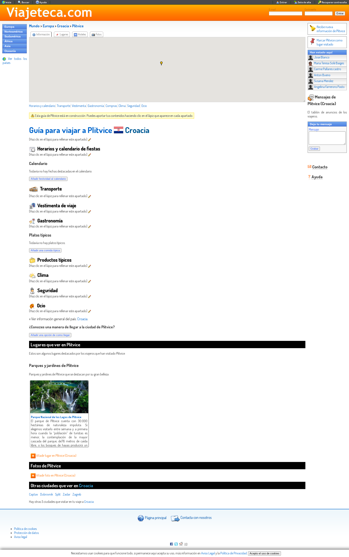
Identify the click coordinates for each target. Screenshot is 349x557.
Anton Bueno (322, 75)
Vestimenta (79, 106)
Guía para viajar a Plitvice (70, 130)
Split (58, 494)
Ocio (144, 106)
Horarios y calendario (42, 106)
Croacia (63, 26)
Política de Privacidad (233, 553)
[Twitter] (176, 544)
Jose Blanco (321, 57)
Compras (111, 106)
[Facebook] (171, 544)
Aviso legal (20, 537)
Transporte (63, 106)
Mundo (34, 26)
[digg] (185, 544)
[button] (161, 63)
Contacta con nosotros (196, 517)
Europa (9, 26)
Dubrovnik (46, 494)
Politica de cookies (25, 529)
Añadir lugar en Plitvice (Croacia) (56, 455)
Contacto (319, 166)
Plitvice (78, 26)
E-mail (272, 9)
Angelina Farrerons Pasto (329, 87)
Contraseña (310, 9)
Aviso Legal (208, 553)
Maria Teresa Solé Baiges (329, 63)
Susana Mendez (323, 81)
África (8, 41)
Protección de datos (26, 533)
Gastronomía (96, 106)
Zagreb (77, 494)
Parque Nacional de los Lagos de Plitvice (56, 417)
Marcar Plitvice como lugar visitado (330, 42)
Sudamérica (12, 36)
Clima (122, 106)
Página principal (155, 517)
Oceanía (10, 51)
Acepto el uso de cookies (264, 553)
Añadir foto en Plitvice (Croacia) (55, 475)
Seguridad (133, 106)
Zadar (66, 494)
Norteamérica (13, 31)
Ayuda (317, 176)
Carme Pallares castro (327, 69)
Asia (7, 46)
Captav (33, 494)
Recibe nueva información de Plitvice (331, 29)
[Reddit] (181, 544)
